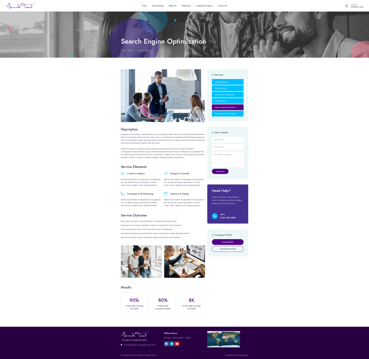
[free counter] (223, 339)
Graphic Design (221, 88)
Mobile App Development (224, 94)
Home (144, 6)
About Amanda (157, 6)
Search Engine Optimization (225, 107)
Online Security (220, 101)
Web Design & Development (225, 113)
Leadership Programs (204, 6)
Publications (186, 6)
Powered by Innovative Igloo (236, 355)
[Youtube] (177, 343)
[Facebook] (166, 343)
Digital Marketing (221, 82)
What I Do (172, 6)
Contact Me (222, 6)
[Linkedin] (171, 343)
